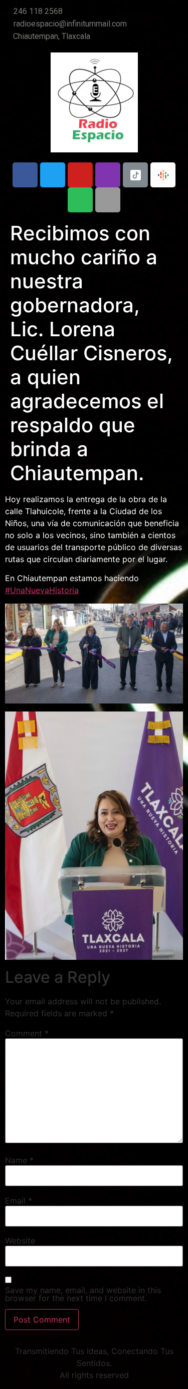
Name (19, 1160)
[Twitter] (52, 174)
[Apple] (107, 199)
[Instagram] (107, 174)
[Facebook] (25, 174)
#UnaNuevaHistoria (42, 590)
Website (20, 1241)
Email (18, 1201)
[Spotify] (80, 199)
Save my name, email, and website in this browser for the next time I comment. (83, 1294)
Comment (27, 1033)
